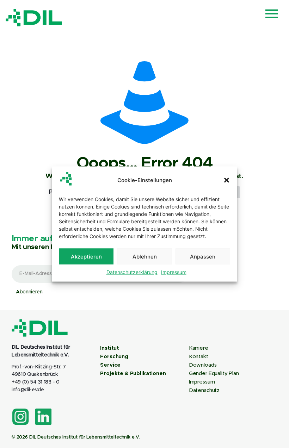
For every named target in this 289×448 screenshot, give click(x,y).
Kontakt (198, 356)
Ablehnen (145, 256)
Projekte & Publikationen (133, 373)
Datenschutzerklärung (132, 272)
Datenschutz (204, 390)
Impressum (173, 272)
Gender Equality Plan (214, 373)
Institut (109, 348)
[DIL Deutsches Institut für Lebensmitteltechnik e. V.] (34, 17)
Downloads (203, 365)
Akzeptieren (86, 256)
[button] (226, 179)
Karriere (198, 348)
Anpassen (202, 256)
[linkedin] (43, 416)
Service (110, 365)
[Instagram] (20, 416)
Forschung (114, 356)
